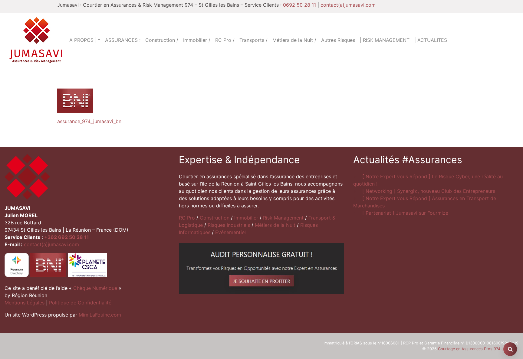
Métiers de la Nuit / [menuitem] (294, 40)
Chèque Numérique (95, 288)
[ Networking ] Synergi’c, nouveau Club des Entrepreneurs (428, 191)
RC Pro (187, 218)
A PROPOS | (83, 40)
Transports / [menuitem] (253, 40)
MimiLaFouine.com (100, 315)
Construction (214, 218)
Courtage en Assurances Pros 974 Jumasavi (478, 349)
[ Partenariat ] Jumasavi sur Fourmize (405, 213)
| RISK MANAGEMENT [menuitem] (385, 40)
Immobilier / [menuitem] (196, 40)
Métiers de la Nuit (275, 225)
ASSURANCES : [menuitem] (122, 40)
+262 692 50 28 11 (66, 237)
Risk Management (283, 218)
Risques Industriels (229, 225)
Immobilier (246, 218)
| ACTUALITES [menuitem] (430, 40)
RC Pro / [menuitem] (225, 40)
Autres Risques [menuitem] (338, 40)
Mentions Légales (24, 303)
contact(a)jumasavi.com (348, 5)
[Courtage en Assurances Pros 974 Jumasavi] (35, 40)
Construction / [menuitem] (161, 40)
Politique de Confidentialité (80, 303)
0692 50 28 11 (299, 5)
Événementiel (230, 232)
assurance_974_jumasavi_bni (90, 121)
